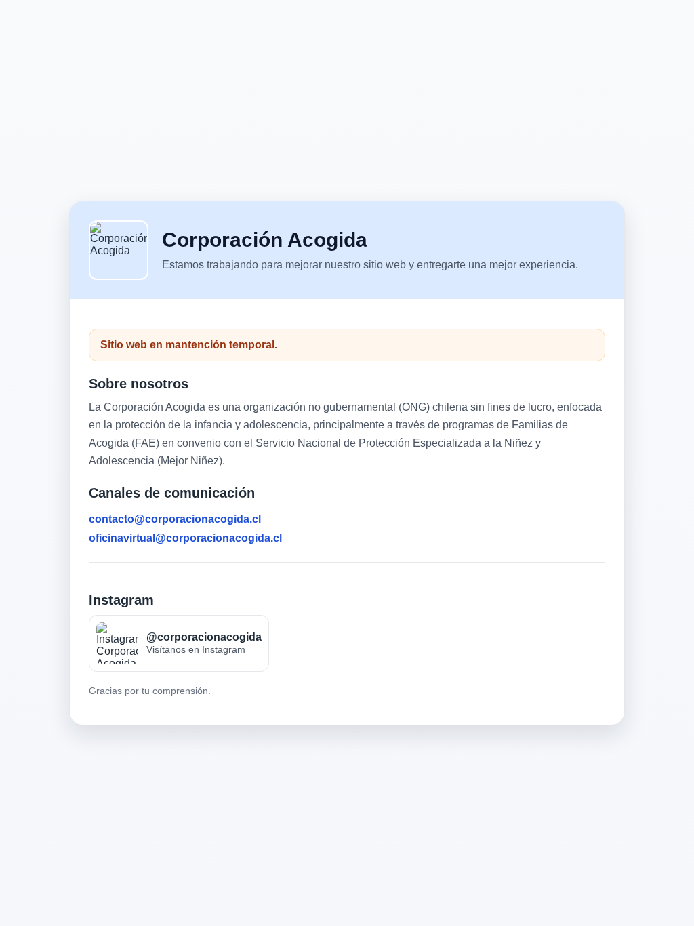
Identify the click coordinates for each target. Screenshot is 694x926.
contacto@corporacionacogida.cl (175, 519)
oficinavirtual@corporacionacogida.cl (185, 538)
